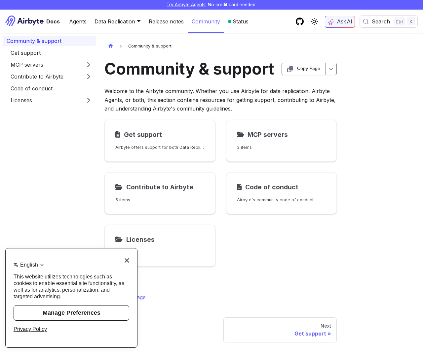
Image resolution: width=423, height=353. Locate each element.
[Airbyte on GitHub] (300, 21)
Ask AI (344, 21)
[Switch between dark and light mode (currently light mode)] (314, 21)
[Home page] (110, 46)
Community (206, 21)
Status (241, 21)
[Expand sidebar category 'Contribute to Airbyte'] (88, 76)
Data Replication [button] (115, 21)
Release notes (166, 21)
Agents (78, 21)
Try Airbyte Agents (186, 4)
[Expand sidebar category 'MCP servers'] (88, 64)
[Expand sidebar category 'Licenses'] (88, 100)
